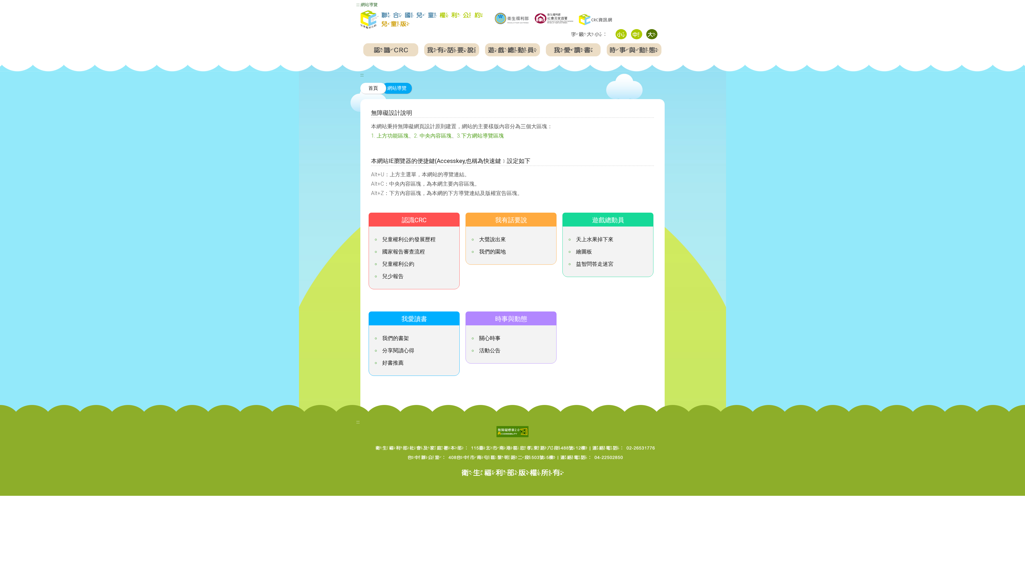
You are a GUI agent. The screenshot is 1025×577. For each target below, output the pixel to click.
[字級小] (621, 34)
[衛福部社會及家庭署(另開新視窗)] (554, 18)
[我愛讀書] (573, 49)
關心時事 (489, 338)
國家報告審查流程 (403, 251)
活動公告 (489, 350)
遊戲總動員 (608, 220)
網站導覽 (369, 4)
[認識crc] (390, 49)
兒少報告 (393, 276)
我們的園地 (492, 251)
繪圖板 (584, 251)
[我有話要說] (451, 49)
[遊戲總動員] (512, 49)
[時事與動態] (634, 49)
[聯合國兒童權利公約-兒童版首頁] (421, 19)
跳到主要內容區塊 (17, 3)
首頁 (373, 88)
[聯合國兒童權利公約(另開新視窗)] (596, 19)
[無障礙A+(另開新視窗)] (512, 431)
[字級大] (651, 34)
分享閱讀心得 (398, 350)
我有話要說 (511, 220)
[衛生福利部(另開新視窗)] (511, 18)
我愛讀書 (414, 318)
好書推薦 (393, 363)
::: (358, 4)
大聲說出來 (492, 239)
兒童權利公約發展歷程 (409, 239)
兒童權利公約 (398, 264)
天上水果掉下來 (594, 239)
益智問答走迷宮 (594, 264)
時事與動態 (511, 318)
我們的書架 (395, 338)
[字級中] (636, 34)
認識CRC (414, 220)
